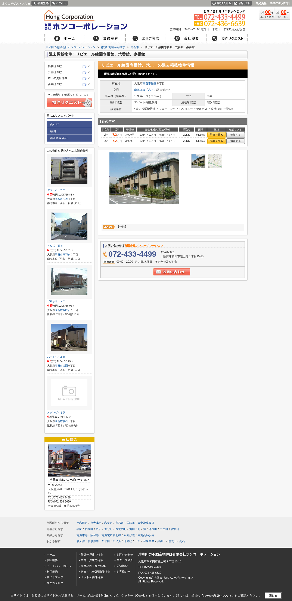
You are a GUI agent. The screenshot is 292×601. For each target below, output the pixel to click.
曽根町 (175, 529)
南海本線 (139, 89)
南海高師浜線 (146, 535)
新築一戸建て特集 (92, 554)
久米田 (106, 541)
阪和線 (94, 535)
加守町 (108, 529)
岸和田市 (82, 522)
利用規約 (52, 571)
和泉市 (108, 522)
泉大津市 (96, 522)
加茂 (65, 198)
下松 (137, 541)
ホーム (51, 554)
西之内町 (121, 529)
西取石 (66, 310)
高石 (151, 89)
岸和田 (161, 541)
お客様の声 (123, 571)
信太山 (172, 541)
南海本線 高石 (59, 138)
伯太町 (89, 529)
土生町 (164, 529)
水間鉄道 (129, 535)
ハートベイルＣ (56, 356)
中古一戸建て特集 (92, 560)
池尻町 (153, 529)
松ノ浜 (117, 541)
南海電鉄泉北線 (111, 535)
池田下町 (134, 529)
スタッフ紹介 (125, 560)
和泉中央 (148, 541)
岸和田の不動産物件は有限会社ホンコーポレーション (179, 554)
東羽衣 (66, 254)
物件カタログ (55, 583)
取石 (65, 421)
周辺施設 (122, 566)
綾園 (153, 83)
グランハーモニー (57, 190)
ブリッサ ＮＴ (56, 301)
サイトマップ (55, 577)
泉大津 (81, 541)
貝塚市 (131, 522)
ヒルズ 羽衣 (55, 245)
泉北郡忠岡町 (146, 522)
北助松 (128, 541)
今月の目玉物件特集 (93, 566)
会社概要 (52, 560)
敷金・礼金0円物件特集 (95, 571)
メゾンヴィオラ (56, 412)
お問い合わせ (125, 554)
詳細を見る (216, 134)
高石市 (147, 83)
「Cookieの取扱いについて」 (217, 595)
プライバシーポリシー (60, 566)
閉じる (273, 595)
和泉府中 (93, 541)
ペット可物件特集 (92, 577)
